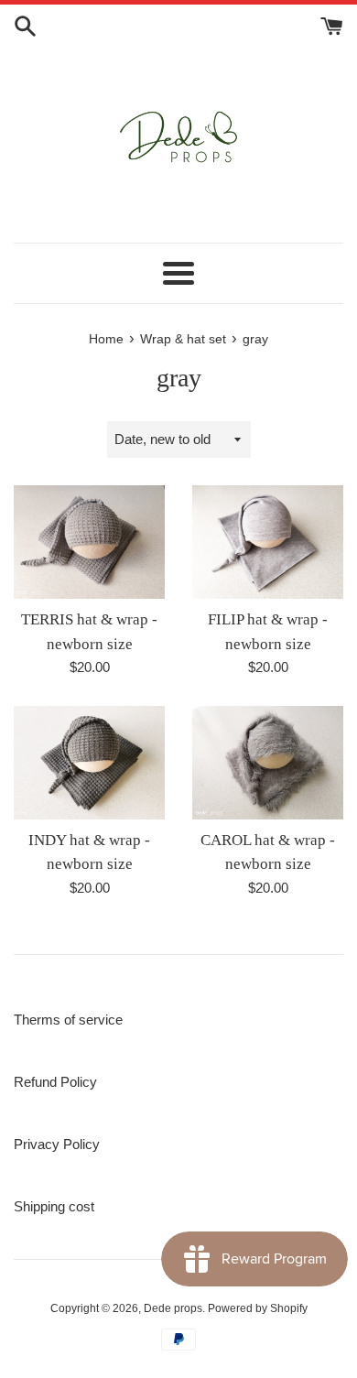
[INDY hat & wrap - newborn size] (89, 762)
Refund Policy (55, 1082)
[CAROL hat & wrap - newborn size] (267, 762)
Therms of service (68, 1019)
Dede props (173, 1308)
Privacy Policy (57, 1144)
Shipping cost (54, 1206)
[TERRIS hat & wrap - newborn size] (89, 542)
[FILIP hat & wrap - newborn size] (267, 542)
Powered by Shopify (258, 1308)
